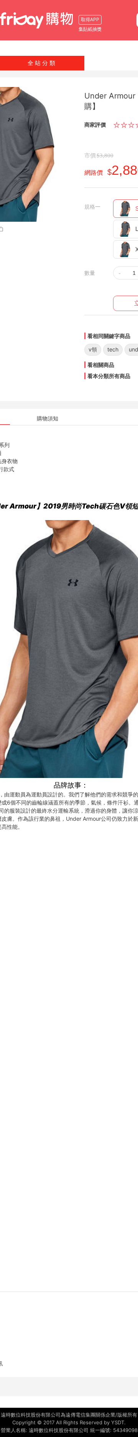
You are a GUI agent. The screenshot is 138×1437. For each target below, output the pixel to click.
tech (112, 349)
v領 (93, 349)
